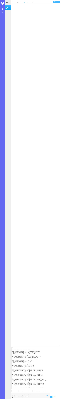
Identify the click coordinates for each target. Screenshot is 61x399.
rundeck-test (21, 2)
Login (54, 396)
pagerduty (8, 2)
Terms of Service (26, 396)
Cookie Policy (14, 396)
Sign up (49, 396)
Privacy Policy (18, 396)
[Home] (2, 3)
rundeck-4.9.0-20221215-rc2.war (38, 2)
